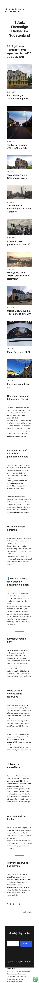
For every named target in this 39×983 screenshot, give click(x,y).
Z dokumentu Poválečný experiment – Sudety (19, 208)
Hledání (26, 944)
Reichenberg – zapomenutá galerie (18, 97)
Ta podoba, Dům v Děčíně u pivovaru (17, 176)
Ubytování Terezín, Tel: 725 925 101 (14, 10)
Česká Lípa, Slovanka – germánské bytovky (19, 312)
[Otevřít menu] (33, 10)
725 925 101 (19, 964)
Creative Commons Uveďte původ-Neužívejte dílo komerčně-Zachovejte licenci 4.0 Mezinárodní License (19, 976)
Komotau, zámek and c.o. (18, 386)
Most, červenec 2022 (18, 352)
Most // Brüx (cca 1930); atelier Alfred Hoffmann (18, 275)
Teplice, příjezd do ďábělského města (17, 146)
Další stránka (27, 912)
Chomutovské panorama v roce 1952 (19, 243)
